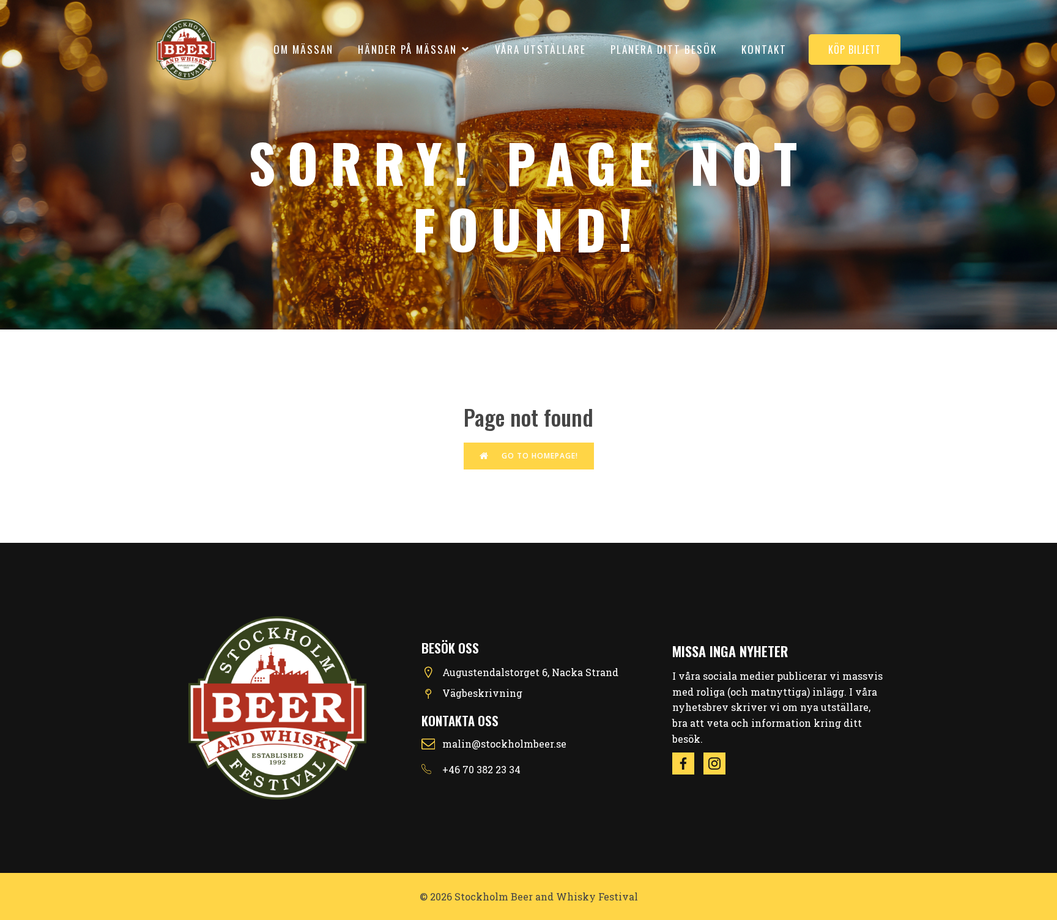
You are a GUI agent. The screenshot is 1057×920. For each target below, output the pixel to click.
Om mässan (303, 49)
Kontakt (764, 49)
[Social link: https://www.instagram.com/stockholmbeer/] (719, 764)
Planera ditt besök (663, 49)
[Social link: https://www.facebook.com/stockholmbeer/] (687, 764)
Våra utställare (540, 49)
